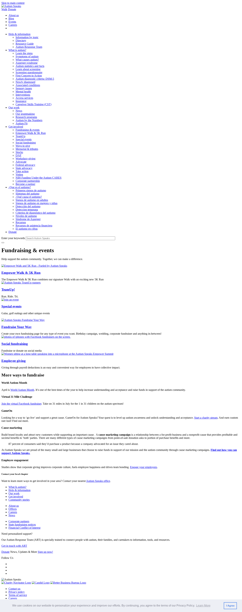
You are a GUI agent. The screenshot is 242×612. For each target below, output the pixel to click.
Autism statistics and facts (30, 66)
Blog (11, 18)
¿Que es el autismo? (20, 187)
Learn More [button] (203, 605)
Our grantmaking (25, 113)
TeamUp (20, 136)
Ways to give (23, 145)
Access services (24, 97)
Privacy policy (17, 591)
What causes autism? (27, 59)
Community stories (19, 499)
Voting (19, 174)
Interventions (23, 94)
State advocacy (24, 168)
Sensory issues (24, 88)
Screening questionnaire (29, 72)
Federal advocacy (25, 164)
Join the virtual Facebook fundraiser (21, 403)
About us (14, 15)
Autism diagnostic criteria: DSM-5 (35, 78)
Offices (13, 508)
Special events (24, 139)
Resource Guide (25, 43)
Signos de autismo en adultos (32, 200)
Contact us (14, 588)
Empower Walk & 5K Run (31, 133)
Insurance (21, 101)
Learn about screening (28, 69)
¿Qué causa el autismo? (29, 196)
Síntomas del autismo (27, 193)
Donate (12, 9)
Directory (21, 40)
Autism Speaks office (98, 480)
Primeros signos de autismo (31, 190)
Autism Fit (21, 123)
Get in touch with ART (14, 545)
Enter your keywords (13, 238)
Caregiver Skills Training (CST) (33, 104)
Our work (14, 107)
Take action (22, 171)
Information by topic (27, 37)
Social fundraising (26, 142)
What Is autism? (17, 486)
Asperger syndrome (27, 62)
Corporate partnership (28, 180)
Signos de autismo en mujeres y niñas (36, 203)
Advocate (21, 161)
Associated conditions (28, 85)
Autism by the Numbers (29, 120)
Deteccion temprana (27, 209)
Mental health (23, 91)
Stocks (19, 152)
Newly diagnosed (25, 81)
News (19, 110)
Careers (13, 24)
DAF (18, 155)
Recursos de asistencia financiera (34, 225)
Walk (4, 9)
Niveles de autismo (26, 215)
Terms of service (18, 595)
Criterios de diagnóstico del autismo (35, 212)
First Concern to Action (29, 75)
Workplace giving (25, 158)
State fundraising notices (22, 524)
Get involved (16, 126)
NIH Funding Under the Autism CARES (38, 177)
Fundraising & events (28, 129)
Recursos (21, 222)
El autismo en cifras (27, 228)
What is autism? (17, 50)
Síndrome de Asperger (28, 219)
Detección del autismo (28, 206)
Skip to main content (12, 2)
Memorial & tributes (27, 148)
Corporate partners (19, 521)
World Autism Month (22, 389)
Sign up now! (45, 551)
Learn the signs (24, 53)
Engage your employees (143, 467)
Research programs (26, 117)
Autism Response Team (29, 46)
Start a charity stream (206, 417)
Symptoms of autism (27, 56)
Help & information (19, 34)
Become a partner (25, 184)
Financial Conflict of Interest (24, 527)
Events (12, 21)
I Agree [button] (230, 605)
